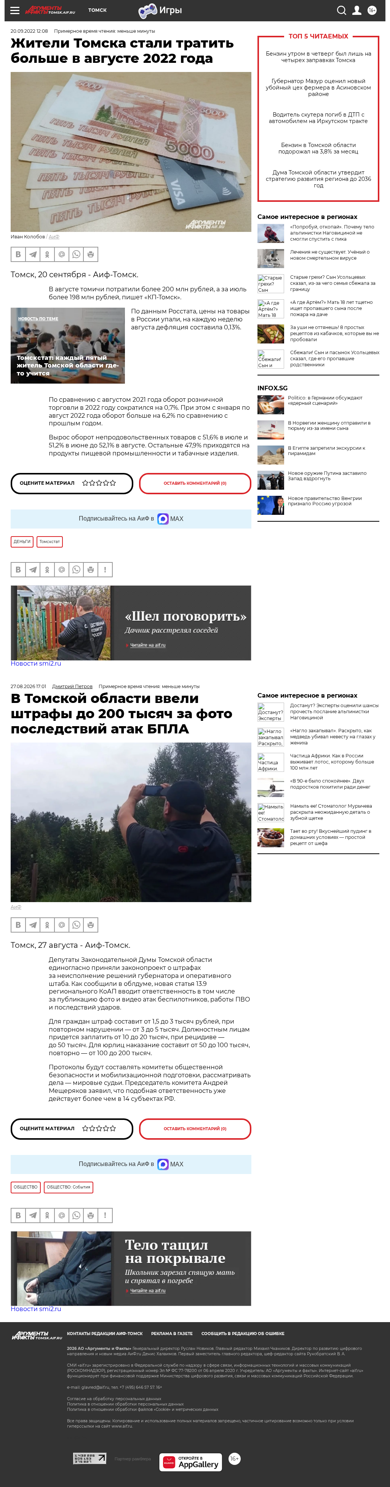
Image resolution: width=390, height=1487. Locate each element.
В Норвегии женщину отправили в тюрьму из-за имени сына (329, 425)
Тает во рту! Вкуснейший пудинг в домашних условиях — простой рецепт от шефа (330, 837)
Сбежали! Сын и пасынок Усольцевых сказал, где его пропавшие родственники (334, 358)
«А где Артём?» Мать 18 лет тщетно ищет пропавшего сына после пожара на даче (331, 308)
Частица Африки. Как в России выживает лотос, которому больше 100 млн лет (332, 762)
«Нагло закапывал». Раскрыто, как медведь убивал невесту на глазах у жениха (333, 737)
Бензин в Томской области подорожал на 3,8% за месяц (318, 148)
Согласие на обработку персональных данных (114, 1398)
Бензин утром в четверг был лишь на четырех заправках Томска (318, 57)
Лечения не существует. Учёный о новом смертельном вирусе (330, 255)
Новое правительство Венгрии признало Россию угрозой (325, 501)
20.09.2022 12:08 (29, 31)
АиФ (54, 237)
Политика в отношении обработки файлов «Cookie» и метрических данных (142, 1409)
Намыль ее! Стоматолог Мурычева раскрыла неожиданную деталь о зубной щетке (331, 812)
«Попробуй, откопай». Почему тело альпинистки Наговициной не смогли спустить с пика (332, 233)
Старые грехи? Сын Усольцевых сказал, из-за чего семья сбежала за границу (333, 283)
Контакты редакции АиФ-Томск (104, 1333)
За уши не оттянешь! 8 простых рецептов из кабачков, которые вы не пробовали (334, 333)
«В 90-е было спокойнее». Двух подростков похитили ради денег (330, 784)
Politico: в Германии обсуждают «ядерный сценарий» (325, 400)
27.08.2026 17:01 (28, 686)
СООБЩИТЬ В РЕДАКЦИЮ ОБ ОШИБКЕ (243, 1333)
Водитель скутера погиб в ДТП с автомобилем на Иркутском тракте (318, 118)
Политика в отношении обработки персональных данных (125, 1404)
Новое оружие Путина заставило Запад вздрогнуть (327, 476)
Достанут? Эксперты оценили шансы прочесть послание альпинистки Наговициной (334, 711)
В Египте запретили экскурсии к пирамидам (326, 451)
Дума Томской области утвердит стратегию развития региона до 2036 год (318, 179)
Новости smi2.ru (36, 663)
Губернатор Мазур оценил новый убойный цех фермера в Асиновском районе (318, 87)
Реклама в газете (172, 1333)
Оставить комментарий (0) (195, 483)
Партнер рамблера (133, 1459)
